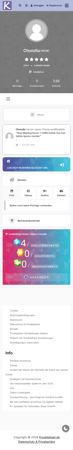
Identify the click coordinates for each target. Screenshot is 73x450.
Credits (14, 310)
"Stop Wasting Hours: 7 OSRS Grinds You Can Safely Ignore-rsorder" (40, 134)
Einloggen (39, 5)
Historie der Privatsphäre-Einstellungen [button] (31, 338)
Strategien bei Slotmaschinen (25, 379)
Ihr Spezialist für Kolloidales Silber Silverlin (32, 406)
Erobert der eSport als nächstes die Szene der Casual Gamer (36, 372)
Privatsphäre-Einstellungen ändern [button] (29, 333)
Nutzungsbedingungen (22, 315)
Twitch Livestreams (20, 392)
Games (13, 365)
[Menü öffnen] (66, 5)
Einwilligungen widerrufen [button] (24, 342)
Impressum (16, 319)
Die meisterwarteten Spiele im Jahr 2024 (31, 383)
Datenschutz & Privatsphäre (25, 324)
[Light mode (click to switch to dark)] (26, 5)
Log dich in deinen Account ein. (27, 167)
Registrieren (55, 5)
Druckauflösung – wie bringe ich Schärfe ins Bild (36, 397)
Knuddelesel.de (49, 437)
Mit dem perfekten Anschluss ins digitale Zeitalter (36, 402)
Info (12, 388)
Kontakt (14, 328)
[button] (20, 5)
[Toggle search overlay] (20, 5)
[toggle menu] (8, 99)
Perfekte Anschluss (20, 360)
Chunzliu (21, 129)
